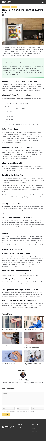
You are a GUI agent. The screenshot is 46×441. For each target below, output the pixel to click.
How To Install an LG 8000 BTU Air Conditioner (32, 364)
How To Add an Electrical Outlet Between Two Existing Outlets (32, 346)
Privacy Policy (34, 431)
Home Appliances (6, 7)
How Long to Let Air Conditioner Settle (33, 329)
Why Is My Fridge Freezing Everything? (11, 329)
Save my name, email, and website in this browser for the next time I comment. (19, 411)
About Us (33, 427)
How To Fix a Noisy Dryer (8, 363)
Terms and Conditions (36, 430)
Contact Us (34, 428)
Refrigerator (13, 7)
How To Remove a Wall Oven (9, 346)
